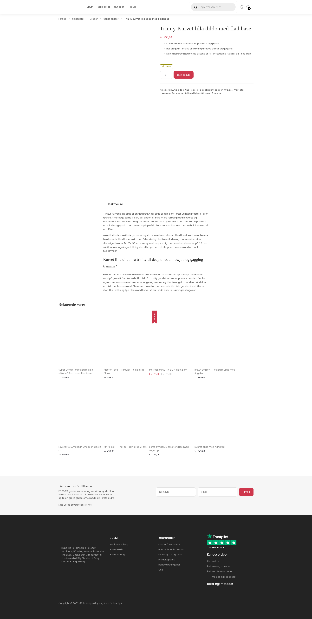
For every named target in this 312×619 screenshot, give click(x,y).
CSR (160, 569)
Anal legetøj (192, 89)
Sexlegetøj (104, 6)
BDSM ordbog (117, 554)
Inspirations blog (119, 544)
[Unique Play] (67, 10)
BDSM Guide (116, 549)
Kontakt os (213, 561)
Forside (62, 18)
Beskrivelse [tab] (115, 204)
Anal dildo (178, 89)
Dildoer (94, 18)
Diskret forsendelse (169, 544)
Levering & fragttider (170, 554)
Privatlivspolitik (166, 559)
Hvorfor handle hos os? (171, 549)
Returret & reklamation (220, 571)
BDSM (90, 6)
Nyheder (119, 6)
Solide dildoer (111, 18)
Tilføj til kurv (183, 74)
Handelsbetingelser (169, 564)
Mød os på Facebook (222, 576)
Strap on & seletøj (211, 93)
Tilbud (132, 6)
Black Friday (207, 89)
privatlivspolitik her (81, 504)
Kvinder (228, 89)
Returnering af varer (218, 566)
